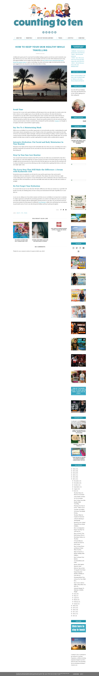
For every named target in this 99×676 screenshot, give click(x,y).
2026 (74, 469)
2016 (74, 613)
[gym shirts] (78, 333)
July (75, 491)
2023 (74, 475)
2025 (74, 471)
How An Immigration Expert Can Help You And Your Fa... (79, 529)
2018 (74, 609)
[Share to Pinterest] (66, 210)
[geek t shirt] (78, 350)
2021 (74, 479)
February (76, 601)
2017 (74, 611)
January (76, 603)
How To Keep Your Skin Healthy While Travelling (79, 502)
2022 (74, 477)
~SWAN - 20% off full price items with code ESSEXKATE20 (77, 64)
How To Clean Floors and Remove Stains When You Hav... (79, 548)
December (76, 481)
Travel (25, 213)
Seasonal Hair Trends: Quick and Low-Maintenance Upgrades (78, 142)
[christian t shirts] (78, 285)
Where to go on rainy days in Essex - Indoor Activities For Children (79, 431)
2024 (74, 473)
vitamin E (57, 121)
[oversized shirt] (78, 382)
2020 (74, 605)
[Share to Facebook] (61, 210)
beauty (18, 213)
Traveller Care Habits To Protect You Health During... (79, 511)
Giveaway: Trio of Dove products (79, 445)
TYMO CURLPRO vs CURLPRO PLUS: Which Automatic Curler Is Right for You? (79, 459)
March (75, 599)
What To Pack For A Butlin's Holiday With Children (79, 553)
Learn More (76, 674)
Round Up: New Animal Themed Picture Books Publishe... (79, 524)
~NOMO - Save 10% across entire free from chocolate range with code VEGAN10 (77, 59)
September (76, 487)
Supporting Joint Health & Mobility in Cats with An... (79, 573)
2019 (74, 607)
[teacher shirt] (78, 301)
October (76, 485)
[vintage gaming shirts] (78, 366)
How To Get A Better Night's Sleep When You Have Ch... (80, 584)
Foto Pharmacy (42, 202)
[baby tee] (78, 412)
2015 (74, 615)
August (75, 489)
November (76, 483)
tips (22, 213)
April (75, 597)
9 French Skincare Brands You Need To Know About (79, 542)
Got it (81, 674)
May (75, 595)
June (75, 593)
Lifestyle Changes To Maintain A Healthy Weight (79, 590)
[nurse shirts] (78, 317)
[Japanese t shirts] (78, 268)
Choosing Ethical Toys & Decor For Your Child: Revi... (80, 579)
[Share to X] (63, 210)
